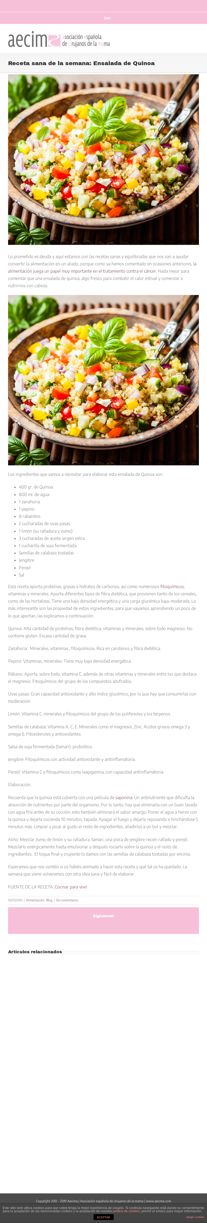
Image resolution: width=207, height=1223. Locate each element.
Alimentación (35, 900)
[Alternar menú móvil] (196, 37)
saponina (123, 797)
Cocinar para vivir (71, 887)
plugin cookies (195, 1216)
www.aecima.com (158, 1201)
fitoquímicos (172, 586)
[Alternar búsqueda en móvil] (185, 37)
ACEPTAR (103, 1217)
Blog (49, 900)
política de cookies (126, 1211)
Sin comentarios (67, 900)
